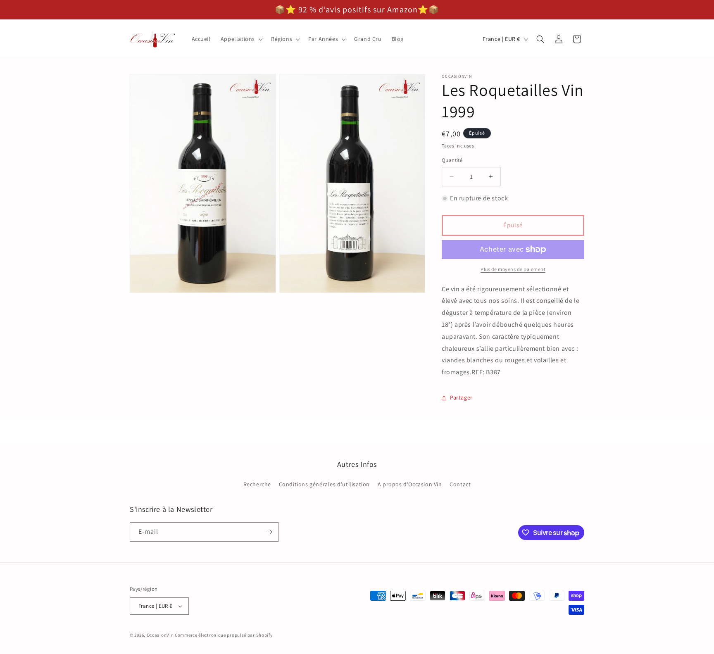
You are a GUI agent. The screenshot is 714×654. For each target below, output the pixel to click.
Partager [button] (461, 397)
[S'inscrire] (269, 532)
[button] (241, 39)
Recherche (257, 484)
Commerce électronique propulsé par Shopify (223, 635)
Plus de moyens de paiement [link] (513, 269)
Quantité (452, 160)
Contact (460, 484)
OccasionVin (160, 635)
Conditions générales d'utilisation (324, 484)
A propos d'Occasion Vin (410, 484)
